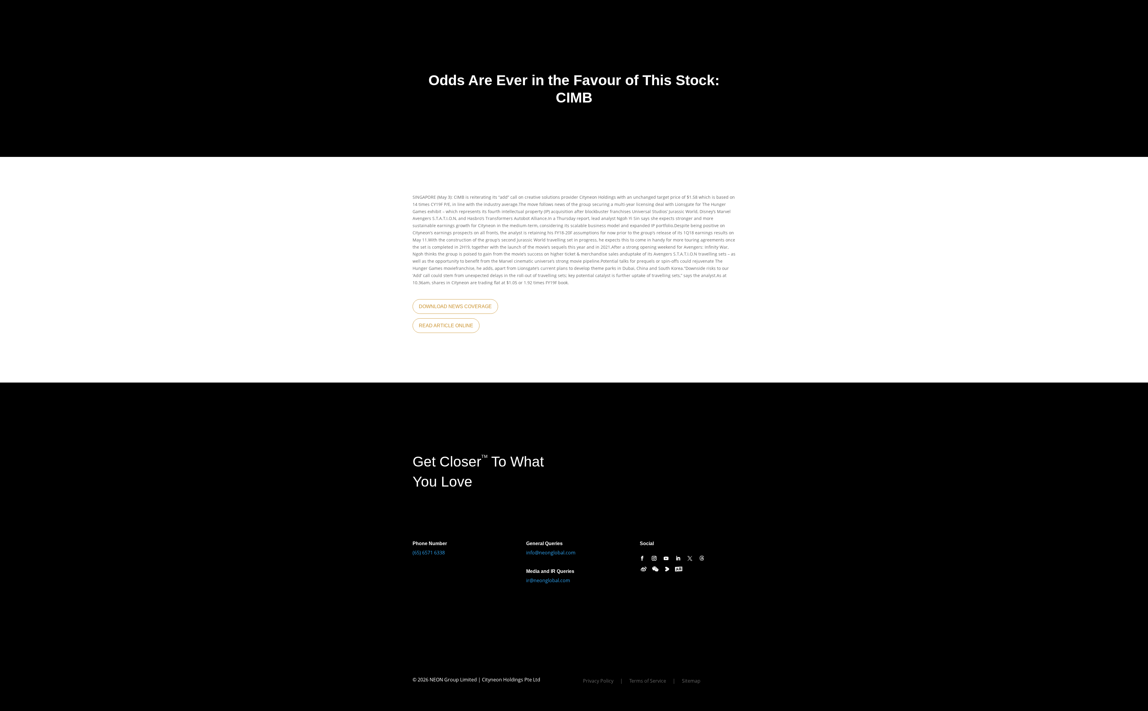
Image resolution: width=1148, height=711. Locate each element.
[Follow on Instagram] (654, 558)
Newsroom (226, 11)
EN (278, 11)
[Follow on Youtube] (666, 558)
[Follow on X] (690, 558)
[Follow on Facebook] (642, 558)
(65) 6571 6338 (429, 552)
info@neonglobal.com (550, 552)
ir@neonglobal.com (548, 580)
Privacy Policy (598, 681)
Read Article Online (446, 325)
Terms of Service (647, 681)
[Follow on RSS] (702, 558)
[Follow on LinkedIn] (678, 558)
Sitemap (691, 681)
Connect (253, 11)
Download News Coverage (455, 306)
